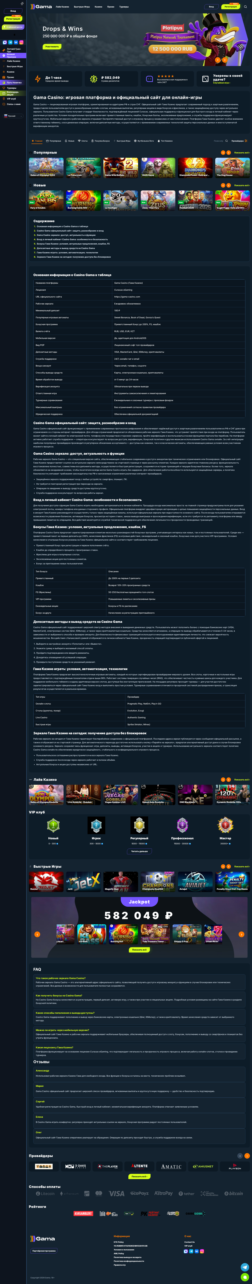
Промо (110, 6)
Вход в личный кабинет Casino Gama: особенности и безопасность (72, 239)
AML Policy (119, 1253)
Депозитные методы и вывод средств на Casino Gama (66, 248)
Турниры (124, 6)
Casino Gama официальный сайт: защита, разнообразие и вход (70, 230)
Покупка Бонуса (102, 141)
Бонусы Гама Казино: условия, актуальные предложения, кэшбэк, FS (73, 243)
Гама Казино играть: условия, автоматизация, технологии (67, 252)
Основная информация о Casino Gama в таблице (62, 226)
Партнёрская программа (44, 1251)
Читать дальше (139, 851)
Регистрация (13, 18)
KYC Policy (119, 1242)
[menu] (22, 3)
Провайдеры (238, 141)
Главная (38, 141)
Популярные (55, 141)
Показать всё (139, 949)
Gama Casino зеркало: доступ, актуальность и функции (66, 235)
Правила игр (120, 1265)
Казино (98, 6)
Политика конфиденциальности (129, 1261)
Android (5, 35)
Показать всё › (242, 152)
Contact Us (189, 1242)
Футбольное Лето (146, 141)
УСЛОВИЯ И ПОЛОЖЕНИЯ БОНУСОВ (130, 1246)
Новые (71, 141)
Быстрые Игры (82, 6)
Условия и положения (124, 1250)
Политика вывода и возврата (127, 1257)
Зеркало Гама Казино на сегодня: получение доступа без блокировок (74, 257)
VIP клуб (188, 1246)
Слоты (85, 141)
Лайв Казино (62, 6)
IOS (17, 35)
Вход (13, 11)
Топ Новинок (167, 141)
